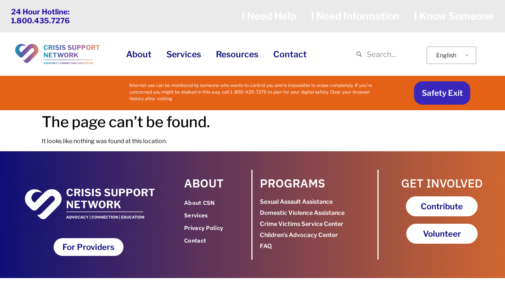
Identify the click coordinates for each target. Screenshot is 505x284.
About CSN (199, 202)
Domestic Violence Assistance (302, 212)
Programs (292, 183)
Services (183, 54)
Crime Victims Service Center (301, 223)
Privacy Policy (203, 227)
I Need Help (269, 16)
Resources (237, 54)
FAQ (266, 246)
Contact (290, 54)
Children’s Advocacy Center (299, 235)
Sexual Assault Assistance (296, 201)
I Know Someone (454, 16)
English (446, 55)
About (139, 54)
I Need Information (355, 16)
